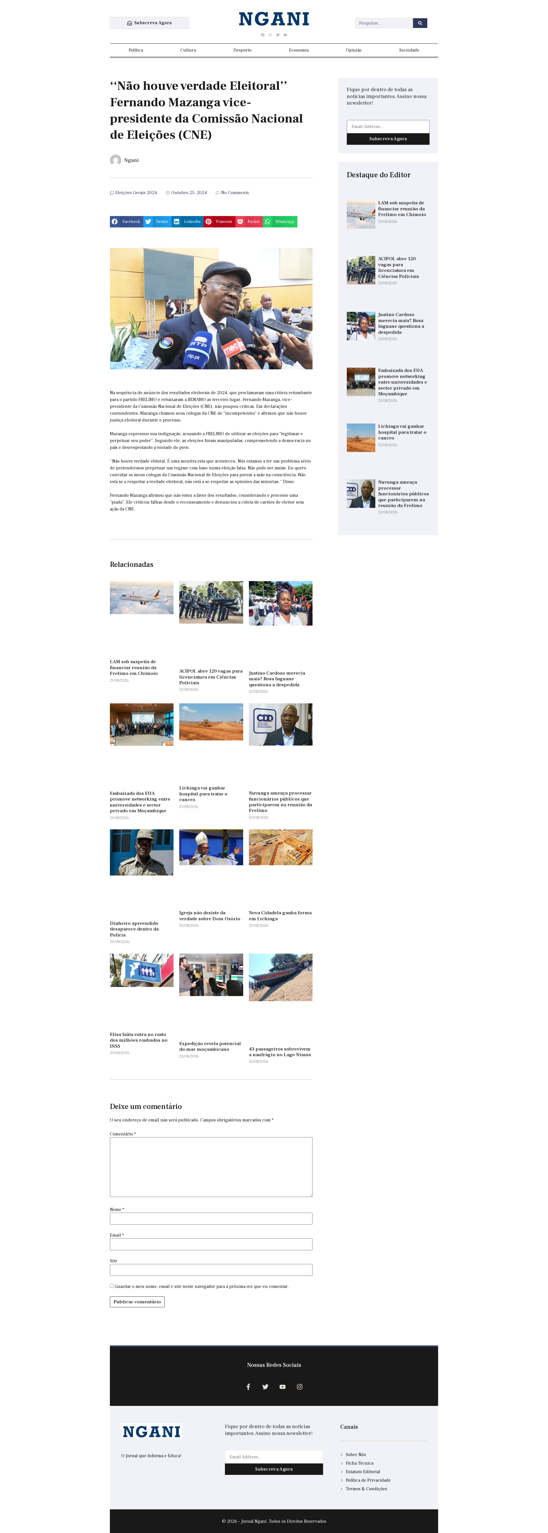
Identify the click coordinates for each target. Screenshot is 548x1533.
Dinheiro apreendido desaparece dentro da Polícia (134, 929)
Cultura (188, 50)
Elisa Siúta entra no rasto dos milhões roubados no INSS (139, 1040)
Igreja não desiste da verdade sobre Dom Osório (209, 916)
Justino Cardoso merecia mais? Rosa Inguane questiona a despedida (277, 679)
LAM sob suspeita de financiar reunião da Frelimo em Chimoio (134, 668)
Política (136, 50)
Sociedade (409, 50)
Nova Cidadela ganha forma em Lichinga (280, 916)
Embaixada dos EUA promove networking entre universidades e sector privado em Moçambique (140, 802)
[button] (126, 221)
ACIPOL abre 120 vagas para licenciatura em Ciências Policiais (211, 677)
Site (113, 1261)
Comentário (123, 1134)
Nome (117, 1209)
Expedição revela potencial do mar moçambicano (210, 1046)
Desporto (242, 50)
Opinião (354, 50)
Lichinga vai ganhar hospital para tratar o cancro (203, 794)
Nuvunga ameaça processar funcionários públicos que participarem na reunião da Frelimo (280, 802)
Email (117, 1235)
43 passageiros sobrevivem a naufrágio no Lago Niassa (280, 1052)
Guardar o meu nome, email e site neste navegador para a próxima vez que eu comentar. (202, 1286)
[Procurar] (420, 23)
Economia (299, 50)
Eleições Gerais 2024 (136, 193)
